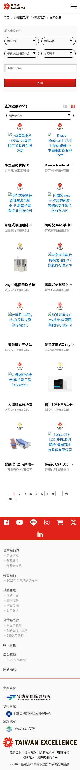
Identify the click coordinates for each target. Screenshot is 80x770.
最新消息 (13, 595)
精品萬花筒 (14, 625)
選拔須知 (13, 555)
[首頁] (14, 6)
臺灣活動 (13, 600)
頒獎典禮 (13, 560)
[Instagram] (47, 522)
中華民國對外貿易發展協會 (31, 713)
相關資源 (28, 757)
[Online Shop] (60, 522)
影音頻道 (13, 610)
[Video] (19, 522)
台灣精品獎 (21, 17)
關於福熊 (9, 669)
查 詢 (40, 83)
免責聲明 (16, 752)
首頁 (6, 17)
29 (66, 493)
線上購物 (9, 645)
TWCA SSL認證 (23, 729)
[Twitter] (73, 522)
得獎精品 (39, 17)
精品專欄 (13, 605)
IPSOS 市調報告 (17, 659)
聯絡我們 (63, 752)
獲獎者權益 (14, 565)
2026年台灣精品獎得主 (22, 580)
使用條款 (30, 752)
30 (10, 498)
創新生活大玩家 (17, 630)
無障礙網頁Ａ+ (47, 757)
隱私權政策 (46, 752)
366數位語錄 (15, 635)
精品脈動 (9, 590)
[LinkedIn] (40, 534)
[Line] (33, 522)
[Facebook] (6, 522)
